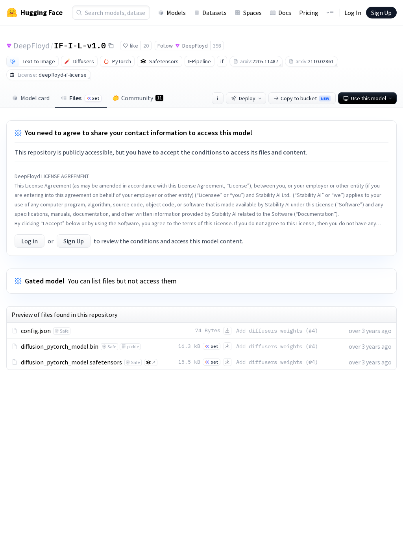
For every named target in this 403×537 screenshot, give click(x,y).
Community (141, 98)
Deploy (247, 98)
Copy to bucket (305, 98)
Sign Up (381, 13)
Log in (29, 241)
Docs (284, 13)
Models (176, 13)
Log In (352, 13)
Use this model (368, 98)
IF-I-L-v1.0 (80, 45)
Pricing (308, 13)
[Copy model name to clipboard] (111, 45)
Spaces (252, 13)
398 (217, 45)
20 (146, 45)
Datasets (214, 13)
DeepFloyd (31, 45)
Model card (35, 98)
